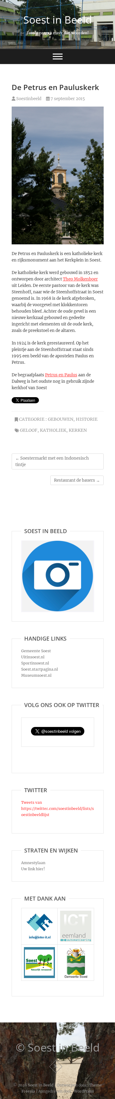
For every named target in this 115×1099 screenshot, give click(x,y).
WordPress (84, 1091)
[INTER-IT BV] (39, 913)
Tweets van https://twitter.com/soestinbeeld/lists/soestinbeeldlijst (57, 808)
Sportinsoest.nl (35, 663)
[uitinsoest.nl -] (39, 950)
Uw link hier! (33, 869)
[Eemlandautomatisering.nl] (75, 913)
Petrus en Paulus (61, 375)
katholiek (53, 430)
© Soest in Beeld (58, 1047)
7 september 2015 (67, 98)
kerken (78, 430)
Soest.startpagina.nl (39, 669)
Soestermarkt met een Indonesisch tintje (52, 461)
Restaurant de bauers (77, 480)
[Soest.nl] (75, 950)
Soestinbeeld (28, 98)
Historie (87, 419)
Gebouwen (60, 419)
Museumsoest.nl (36, 675)
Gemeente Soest (36, 651)
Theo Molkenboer (80, 279)
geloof (28, 430)
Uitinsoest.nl (32, 657)
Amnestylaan (33, 862)
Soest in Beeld (57, 20)
